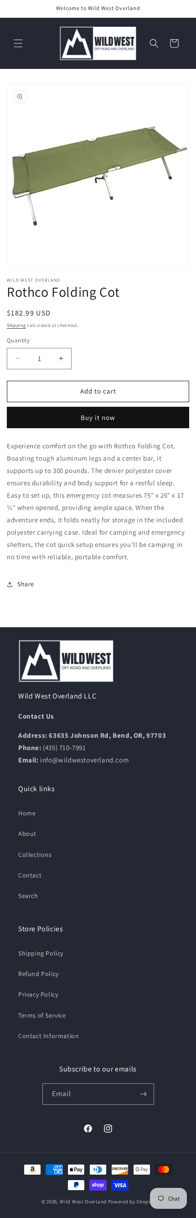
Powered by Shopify (131, 1201)
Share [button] (25, 584)
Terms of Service (42, 1015)
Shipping (16, 325)
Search (28, 896)
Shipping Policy (40, 953)
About (27, 834)
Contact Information (48, 1036)
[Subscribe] (144, 1094)
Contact (29, 875)
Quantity (18, 340)
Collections (35, 854)
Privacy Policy (38, 994)
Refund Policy (38, 974)
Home (27, 813)
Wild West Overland (83, 1201)
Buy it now (98, 417)
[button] (18, 43)
